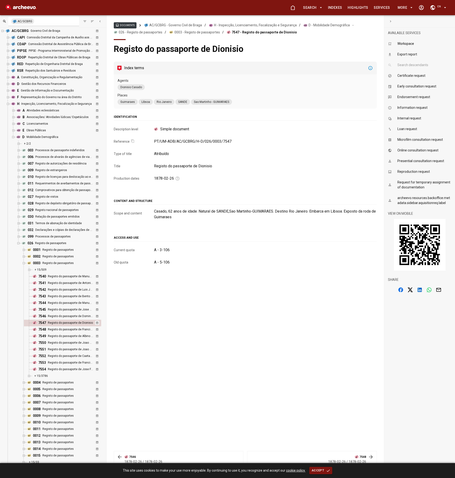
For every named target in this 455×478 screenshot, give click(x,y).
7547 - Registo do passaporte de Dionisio (264, 32)
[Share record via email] (438, 290)
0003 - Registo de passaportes (197, 32)
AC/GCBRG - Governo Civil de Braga (175, 25)
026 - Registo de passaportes (140, 32)
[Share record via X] (410, 290)
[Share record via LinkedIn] (419, 290)
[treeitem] (67, 323)
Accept (318, 470)
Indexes (335, 7)
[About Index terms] (370, 68)
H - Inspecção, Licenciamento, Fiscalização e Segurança (255, 25)
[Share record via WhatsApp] (429, 290)
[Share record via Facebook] (400, 290)
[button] (311, 7)
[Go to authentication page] (421, 7)
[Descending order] (92, 21)
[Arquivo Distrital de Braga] (21, 8)
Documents (125, 25)
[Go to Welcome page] (292, 7)
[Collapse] (100, 21)
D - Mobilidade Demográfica (329, 25)
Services (382, 7)
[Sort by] (85, 21)
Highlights (358, 7)
